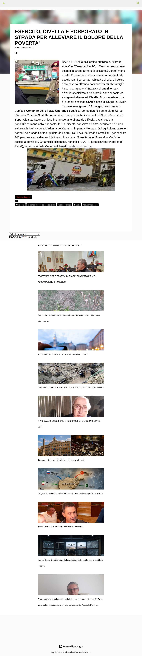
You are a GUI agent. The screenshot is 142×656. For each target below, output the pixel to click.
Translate (32, 237)
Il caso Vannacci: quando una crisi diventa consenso (60, 527)
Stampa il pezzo (24, 197)
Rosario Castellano (90, 205)
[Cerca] (11, 3)
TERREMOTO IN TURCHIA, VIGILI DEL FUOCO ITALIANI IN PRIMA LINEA (71, 388)
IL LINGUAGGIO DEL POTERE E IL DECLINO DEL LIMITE (63, 354)
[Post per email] (16, 202)
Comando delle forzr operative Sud (41, 205)
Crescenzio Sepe (64, 205)
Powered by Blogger (72, 646)
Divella (77, 205)
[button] (16, 53)
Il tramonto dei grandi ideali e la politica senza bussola (61, 460)
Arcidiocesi (20, 205)
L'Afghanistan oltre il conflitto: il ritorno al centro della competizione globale (70, 493)
